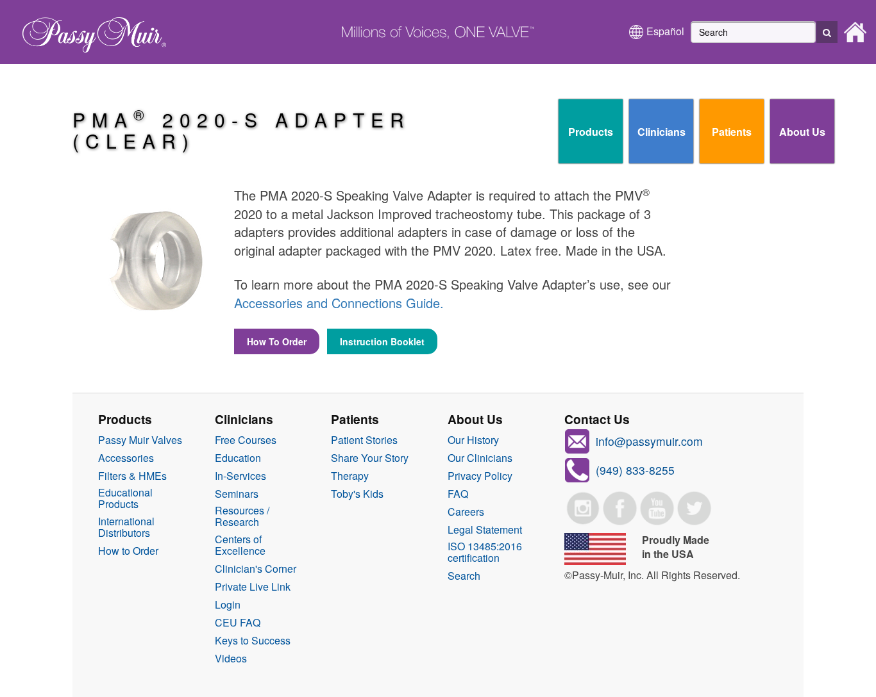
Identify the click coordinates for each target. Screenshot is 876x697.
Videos (231, 658)
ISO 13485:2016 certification (485, 552)
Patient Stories (364, 440)
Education (238, 458)
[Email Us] (577, 439)
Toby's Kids (357, 494)
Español (665, 31)
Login (227, 605)
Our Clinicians (480, 458)
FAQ (458, 494)
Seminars (236, 494)
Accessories (126, 458)
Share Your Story (370, 458)
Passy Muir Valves (140, 440)
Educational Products (125, 498)
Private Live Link (253, 587)
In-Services (240, 476)
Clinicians (661, 131)
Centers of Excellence (240, 545)
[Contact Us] (577, 468)
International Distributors (126, 527)
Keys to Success (253, 640)
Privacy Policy (480, 476)
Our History (473, 440)
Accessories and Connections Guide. (339, 302)
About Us (802, 131)
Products (590, 131)
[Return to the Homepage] (88, 30)
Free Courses (245, 440)
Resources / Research (242, 516)
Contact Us (597, 419)
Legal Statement (485, 530)
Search (464, 576)
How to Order (128, 551)
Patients (732, 131)
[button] (827, 32)
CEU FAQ (237, 622)
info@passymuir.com (649, 441)
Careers (466, 512)
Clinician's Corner (255, 569)
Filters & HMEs (132, 476)
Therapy (350, 476)
